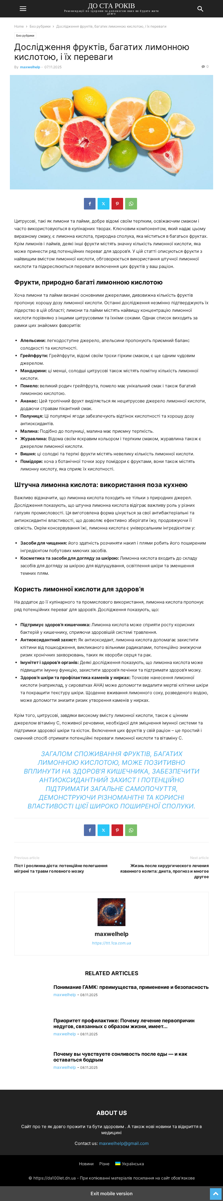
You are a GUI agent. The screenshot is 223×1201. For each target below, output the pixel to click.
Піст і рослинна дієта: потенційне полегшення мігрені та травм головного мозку (60, 868)
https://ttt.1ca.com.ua (111, 943)
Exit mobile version (112, 1193)
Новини (86, 1163)
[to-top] (216, 1191)
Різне (104, 1163)
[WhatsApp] (131, 204)
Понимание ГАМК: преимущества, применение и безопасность (131, 987)
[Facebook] (90, 204)
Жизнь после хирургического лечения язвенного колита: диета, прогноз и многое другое (164, 871)
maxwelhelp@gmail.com (124, 1143)
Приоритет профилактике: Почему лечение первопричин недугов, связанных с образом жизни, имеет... (124, 1023)
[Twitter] (103, 204)
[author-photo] (111, 925)
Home (19, 26)
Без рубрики (40, 26)
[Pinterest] (117, 204)
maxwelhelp (30, 67)
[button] (23, 8)
